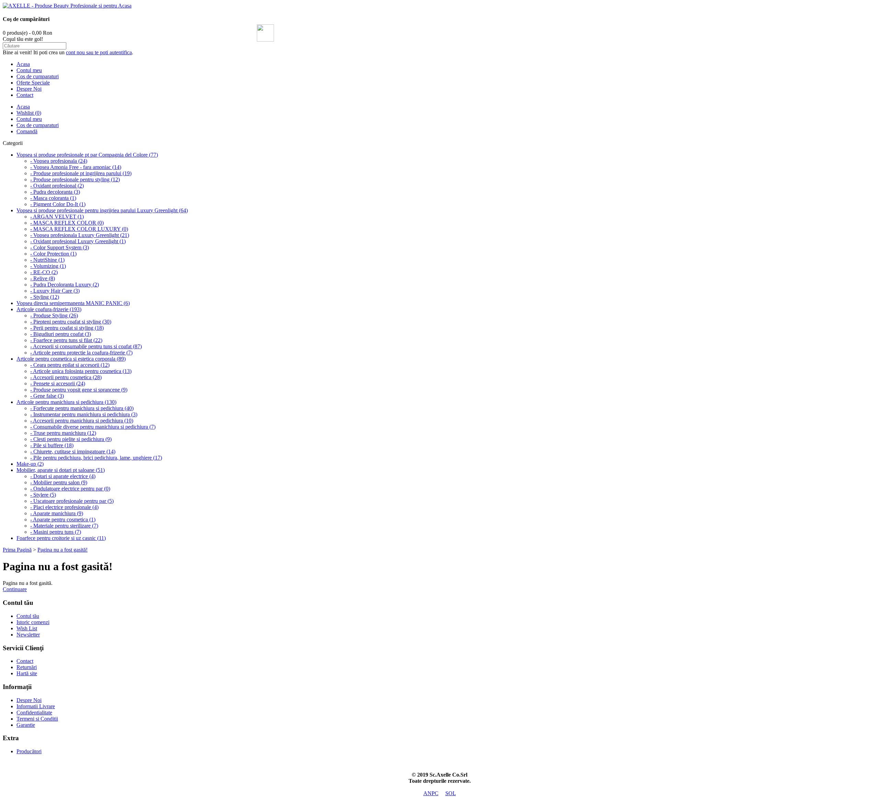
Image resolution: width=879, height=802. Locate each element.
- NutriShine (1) (47, 260)
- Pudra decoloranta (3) (55, 192)
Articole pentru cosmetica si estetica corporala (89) (71, 359)
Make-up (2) (30, 464)
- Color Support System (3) (59, 247)
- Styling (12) (44, 297)
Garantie (25, 725)
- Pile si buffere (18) (51, 445)
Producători (29, 751)
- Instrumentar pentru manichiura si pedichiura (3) (83, 414)
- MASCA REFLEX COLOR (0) (67, 223)
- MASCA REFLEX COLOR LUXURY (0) (79, 229)
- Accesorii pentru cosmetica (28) (66, 377)
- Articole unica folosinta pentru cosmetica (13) (81, 371)
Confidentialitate (34, 712)
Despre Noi (29, 89)
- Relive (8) (42, 278)
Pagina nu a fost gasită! (62, 550)
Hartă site (26, 673)
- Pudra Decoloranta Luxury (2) (64, 284)
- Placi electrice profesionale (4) (64, 507)
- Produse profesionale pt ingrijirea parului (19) (81, 173)
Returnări (26, 667)
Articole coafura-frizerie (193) (48, 309)
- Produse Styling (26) (54, 315)
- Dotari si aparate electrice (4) (62, 476)
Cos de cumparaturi (37, 76)
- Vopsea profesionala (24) (58, 161)
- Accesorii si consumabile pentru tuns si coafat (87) (86, 346)
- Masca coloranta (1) (53, 198)
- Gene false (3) (47, 396)
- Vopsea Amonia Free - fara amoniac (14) (75, 167)
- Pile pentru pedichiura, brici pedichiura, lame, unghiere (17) (96, 458)
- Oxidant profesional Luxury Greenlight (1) (78, 241)
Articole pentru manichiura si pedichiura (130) (66, 402)
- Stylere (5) (43, 495)
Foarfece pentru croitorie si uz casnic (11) (61, 538)
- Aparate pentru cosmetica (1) (62, 519)
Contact (24, 95)
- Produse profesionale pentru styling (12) (75, 179)
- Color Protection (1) (53, 254)
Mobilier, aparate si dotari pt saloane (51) (60, 470)
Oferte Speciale (33, 83)
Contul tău (27, 616)
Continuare (15, 589)
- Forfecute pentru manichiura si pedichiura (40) (82, 408)
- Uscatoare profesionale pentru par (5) (72, 501)
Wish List (26, 628)
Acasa (23, 64)
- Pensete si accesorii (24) (57, 383)
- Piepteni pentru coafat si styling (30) (70, 322)
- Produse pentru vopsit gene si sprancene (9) (78, 390)
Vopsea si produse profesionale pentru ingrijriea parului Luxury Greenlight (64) (102, 210)
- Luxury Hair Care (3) (55, 291)
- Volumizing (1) (48, 266)
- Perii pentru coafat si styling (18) (67, 328)
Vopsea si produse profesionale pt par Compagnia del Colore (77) (87, 155)
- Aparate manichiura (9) (56, 513)
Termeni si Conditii (37, 719)
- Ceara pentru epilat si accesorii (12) (70, 365)
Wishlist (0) (28, 113)
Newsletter (28, 634)
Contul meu (29, 70)
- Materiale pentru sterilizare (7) (64, 526)
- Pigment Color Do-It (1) (57, 204)
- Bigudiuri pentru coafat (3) (60, 334)
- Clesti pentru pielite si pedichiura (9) (71, 439)
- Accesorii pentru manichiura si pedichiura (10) (81, 420)
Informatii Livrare (35, 706)
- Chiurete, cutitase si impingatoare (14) (72, 451)
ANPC (430, 793)
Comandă (26, 131)
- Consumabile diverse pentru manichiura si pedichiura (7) (93, 427)
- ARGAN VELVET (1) (57, 216)
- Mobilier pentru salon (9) (58, 482)
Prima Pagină (17, 550)
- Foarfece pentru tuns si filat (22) (66, 340)
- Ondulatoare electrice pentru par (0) (70, 489)
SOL (450, 793)
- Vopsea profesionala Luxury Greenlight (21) (79, 235)
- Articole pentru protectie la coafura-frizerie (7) (81, 352)
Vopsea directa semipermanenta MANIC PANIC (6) (73, 303)
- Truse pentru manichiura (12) (63, 433)
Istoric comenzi (32, 622)
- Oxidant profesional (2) (57, 186)
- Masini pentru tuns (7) (55, 532)
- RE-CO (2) (44, 272)
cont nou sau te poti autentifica (99, 52)
